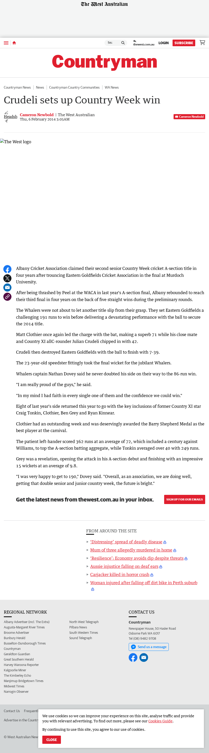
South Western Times (83, 633)
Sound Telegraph (80, 638)
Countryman (12, 649)
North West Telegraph (84, 622)
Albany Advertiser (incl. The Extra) (26, 622)
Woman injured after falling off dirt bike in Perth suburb (143, 582)
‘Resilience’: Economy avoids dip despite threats (137, 558)
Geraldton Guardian (17, 654)
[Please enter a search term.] (123, 43)
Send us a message (152, 647)
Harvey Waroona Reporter (21, 665)
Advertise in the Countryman (25, 720)
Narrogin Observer (16, 692)
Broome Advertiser (16, 633)
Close (51, 740)
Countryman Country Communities (74, 87)
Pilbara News (78, 627)
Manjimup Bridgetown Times (23, 681)
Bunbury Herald (14, 638)
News (40, 87)
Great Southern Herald (19, 659)
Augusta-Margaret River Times (24, 627)
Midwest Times (14, 686)
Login (164, 43)
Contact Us (12, 711)
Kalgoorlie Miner (15, 670)
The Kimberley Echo (17, 675)
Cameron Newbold (191, 116)
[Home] (14, 43)
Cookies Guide (160, 721)
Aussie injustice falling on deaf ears (124, 566)
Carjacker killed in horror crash (119, 574)
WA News (112, 87)
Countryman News (17, 87)
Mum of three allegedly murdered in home (131, 550)
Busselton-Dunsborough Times (25, 643)
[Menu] (6, 43)
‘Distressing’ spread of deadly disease (126, 541)
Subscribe (184, 43)
